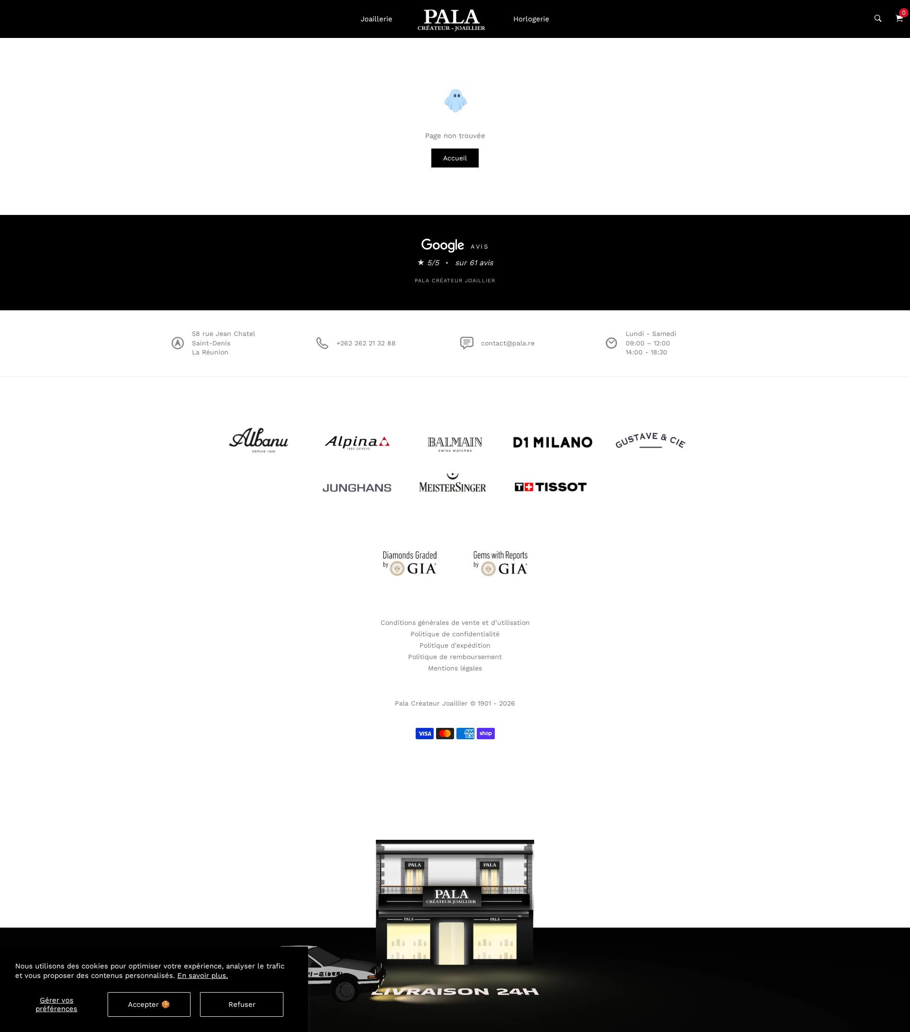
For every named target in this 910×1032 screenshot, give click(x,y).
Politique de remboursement (455, 656)
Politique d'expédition (455, 645)
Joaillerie (376, 19)
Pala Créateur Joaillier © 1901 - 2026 (455, 703)
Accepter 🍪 (149, 1004)
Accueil (455, 158)
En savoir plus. (202, 975)
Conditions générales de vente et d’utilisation (455, 622)
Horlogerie (531, 19)
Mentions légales (455, 668)
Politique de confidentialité (455, 634)
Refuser (241, 1004)
